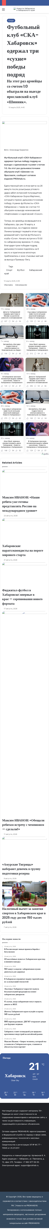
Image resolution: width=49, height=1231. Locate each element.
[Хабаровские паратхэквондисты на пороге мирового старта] (24, 531)
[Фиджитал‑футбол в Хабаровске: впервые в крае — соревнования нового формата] (24, 575)
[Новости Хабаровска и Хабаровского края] (24, 9)
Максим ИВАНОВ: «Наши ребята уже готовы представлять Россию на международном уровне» (21, 504)
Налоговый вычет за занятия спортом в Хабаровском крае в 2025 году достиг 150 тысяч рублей (24, 915)
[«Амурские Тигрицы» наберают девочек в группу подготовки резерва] (24, 849)
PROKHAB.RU (34, 1223)
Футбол (20, 270)
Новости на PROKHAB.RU (27, 1205)
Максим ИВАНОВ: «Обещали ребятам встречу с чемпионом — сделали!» (23, 824)
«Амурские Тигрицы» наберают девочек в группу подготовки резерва (21, 868)
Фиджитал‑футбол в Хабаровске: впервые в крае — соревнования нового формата (22, 597)
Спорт (11, 20)
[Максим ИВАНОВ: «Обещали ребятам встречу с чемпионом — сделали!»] (24, 714)
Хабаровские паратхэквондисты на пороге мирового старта (22, 550)
